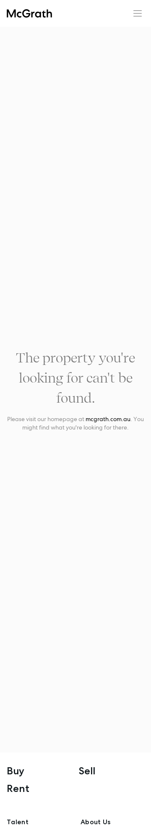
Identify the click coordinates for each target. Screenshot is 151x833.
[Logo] (29, 13)
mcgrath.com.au (108, 419)
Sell (87, 770)
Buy (15, 770)
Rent (18, 788)
